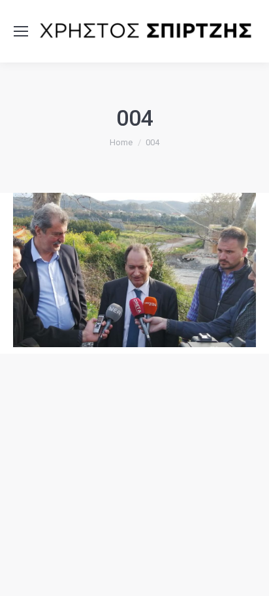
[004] (134, 270)
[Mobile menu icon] (21, 31)
